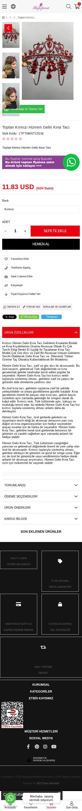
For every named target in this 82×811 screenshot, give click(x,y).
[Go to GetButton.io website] (10, 806)
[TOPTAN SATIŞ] (10, 17)
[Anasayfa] (6, 17)
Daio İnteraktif (51, 783)
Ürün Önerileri (17, 507)
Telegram (52, 316)
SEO (39, 783)
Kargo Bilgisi (15, 518)
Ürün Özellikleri (18, 332)
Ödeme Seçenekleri (20, 496)
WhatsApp (30, 316)
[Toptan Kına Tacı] (14, 17)
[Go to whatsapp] (10, 798)
